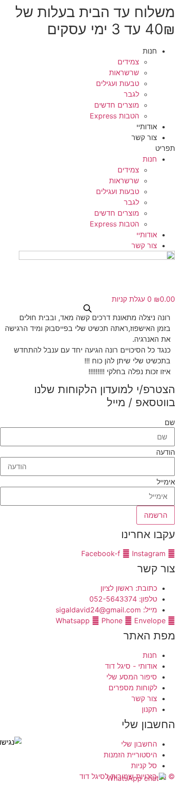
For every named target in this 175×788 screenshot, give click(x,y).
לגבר (131, 94)
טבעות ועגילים (117, 83)
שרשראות (124, 72)
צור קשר (144, 137)
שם (170, 422)
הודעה (165, 452)
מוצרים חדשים (116, 104)
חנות (150, 50)
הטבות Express (114, 115)
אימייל (166, 481)
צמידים (128, 61)
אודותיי (146, 126)
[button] (87, 148)
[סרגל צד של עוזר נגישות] (11, 742)
